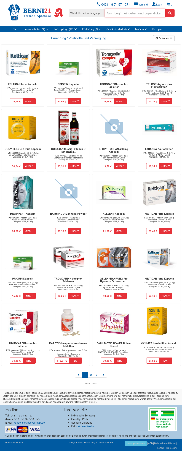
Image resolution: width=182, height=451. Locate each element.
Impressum (171, 447)
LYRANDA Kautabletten (159, 149)
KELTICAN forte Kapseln (23, 84)
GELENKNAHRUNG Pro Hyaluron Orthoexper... (114, 280)
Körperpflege (64, 29)
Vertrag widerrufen (136, 443)
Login (159, 4)
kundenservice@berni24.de (29, 422)
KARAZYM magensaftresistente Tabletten (68, 344)
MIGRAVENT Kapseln (23, 213)
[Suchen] (170, 13)
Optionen (164, 38)
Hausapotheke (34, 29)
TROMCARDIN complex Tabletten (114, 85)
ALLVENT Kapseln (114, 213)
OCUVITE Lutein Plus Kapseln (23, 149)
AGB (150, 443)
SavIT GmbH (107, 442)
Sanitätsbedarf (116, 29)
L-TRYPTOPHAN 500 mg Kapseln (113, 150)
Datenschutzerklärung (165, 443)
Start (15, 29)
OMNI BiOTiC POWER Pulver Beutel (114, 344)
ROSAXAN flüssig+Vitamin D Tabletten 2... (68, 150)
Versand (143, 4)
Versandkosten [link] (86, 426)
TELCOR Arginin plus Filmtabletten (159, 85)
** (29, 101)
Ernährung (90, 29)
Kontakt (160, 447)
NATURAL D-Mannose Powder (68, 213)
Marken (139, 29)
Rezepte (157, 29)
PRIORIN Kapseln (68, 84)
